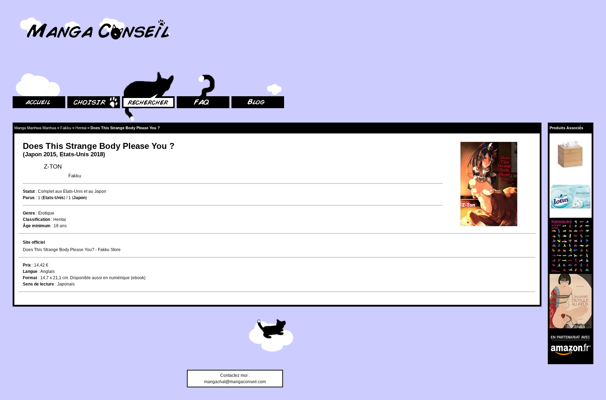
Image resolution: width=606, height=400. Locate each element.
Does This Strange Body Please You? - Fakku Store (72, 249)
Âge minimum (36, 225)
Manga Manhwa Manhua (35, 128)
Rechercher (133, 63)
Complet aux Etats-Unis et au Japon (72, 191)
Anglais (47, 271)
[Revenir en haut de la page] (271, 336)
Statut (29, 191)
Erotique (46, 213)
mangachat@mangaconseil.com (235, 381)
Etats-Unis (74, 154)
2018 (96, 154)
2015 (49, 154)
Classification (36, 219)
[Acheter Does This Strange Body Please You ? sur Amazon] (489, 185)
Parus (29, 197)
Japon (33, 154)
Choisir (74, 63)
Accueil (20, 63)
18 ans (60, 225)
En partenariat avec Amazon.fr (568, 337)
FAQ (181, 63)
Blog (235, 63)
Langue (30, 271)
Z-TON (53, 166)
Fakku (65, 128)
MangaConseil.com (32, 15)
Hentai (80, 128)
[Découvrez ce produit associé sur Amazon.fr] (571, 154)
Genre (29, 213)
